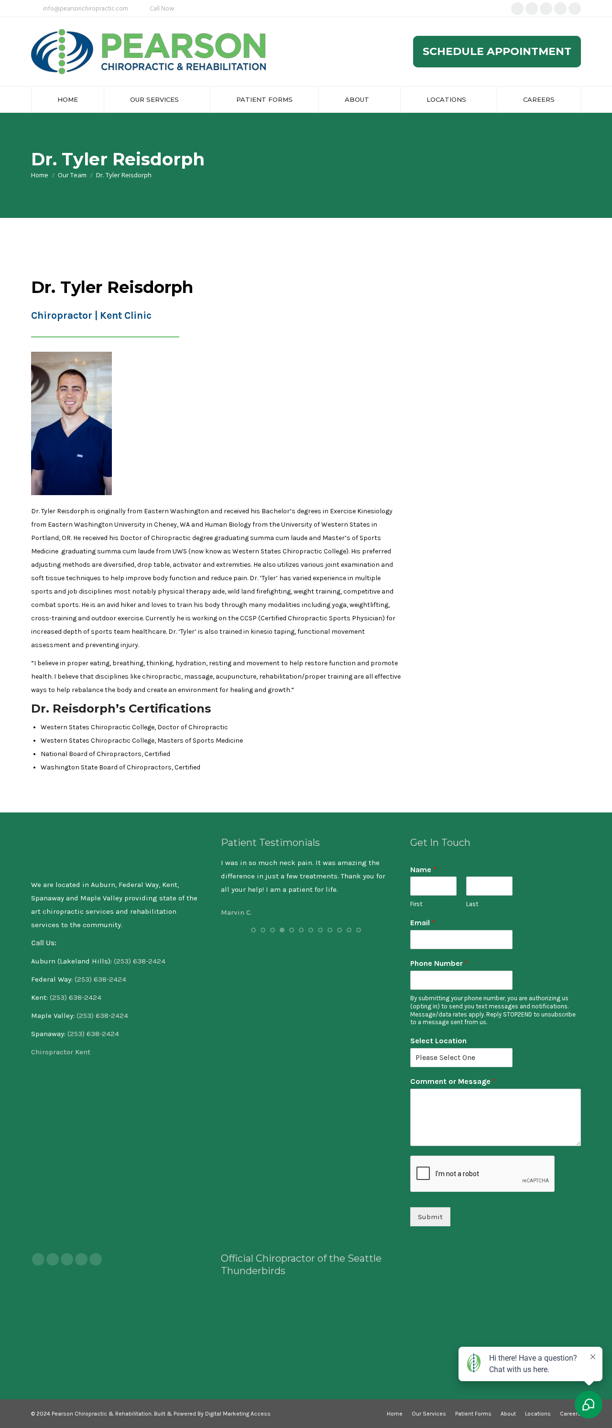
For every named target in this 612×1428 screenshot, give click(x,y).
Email (422, 922)
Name (423, 869)
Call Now (162, 8)
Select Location (438, 1040)
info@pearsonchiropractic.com (85, 8)
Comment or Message (453, 1081)
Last (472, 904)
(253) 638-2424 (139, 961)
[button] (253, 930)
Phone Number (439, 963)
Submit (430, 1216)
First (416, 904)
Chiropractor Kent (61, 1052)
